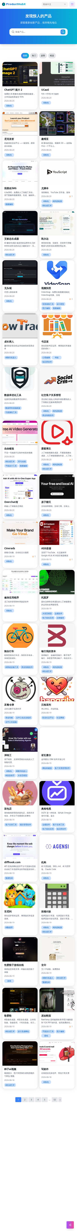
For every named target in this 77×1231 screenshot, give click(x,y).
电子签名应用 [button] (48, 618)
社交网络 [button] (60, 717)
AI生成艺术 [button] (47, 205)
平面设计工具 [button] (11, 466)
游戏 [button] (9, 981)
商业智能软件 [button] (48, 415)
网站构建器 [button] (47, 768)
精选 (52, 55)
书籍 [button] (56, 357)
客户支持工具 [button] (11, 824)
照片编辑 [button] (46, 308)
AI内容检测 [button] (57, 201)
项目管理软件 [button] (25, 824)
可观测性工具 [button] (11, 412)
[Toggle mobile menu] (72, 4)
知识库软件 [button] (47, 362)
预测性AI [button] (9, 878)
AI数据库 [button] (9, 927)
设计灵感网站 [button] (23, 1031)
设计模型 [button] (60, 304)
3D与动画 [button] (22, 461)
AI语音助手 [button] (10, 775)
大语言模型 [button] (47, 613)
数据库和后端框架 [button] (12, 408)
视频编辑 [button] (9, 204)
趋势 (43, 55)
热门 (34, 55)
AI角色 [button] (9, 106)
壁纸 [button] (46, 1036)
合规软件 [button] (58, 613)
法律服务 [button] (60, 618)
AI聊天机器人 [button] (10, 357)
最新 (25, 55)
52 (55, 1100)
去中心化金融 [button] (11, 722)
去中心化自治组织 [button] (23, 717)
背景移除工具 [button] (48, 304)
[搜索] (63, 31)
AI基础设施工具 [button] (11, 667)
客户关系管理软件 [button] (62, 768)
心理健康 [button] (46, 357)
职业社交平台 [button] (48, 717)
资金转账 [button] (9, 717)
